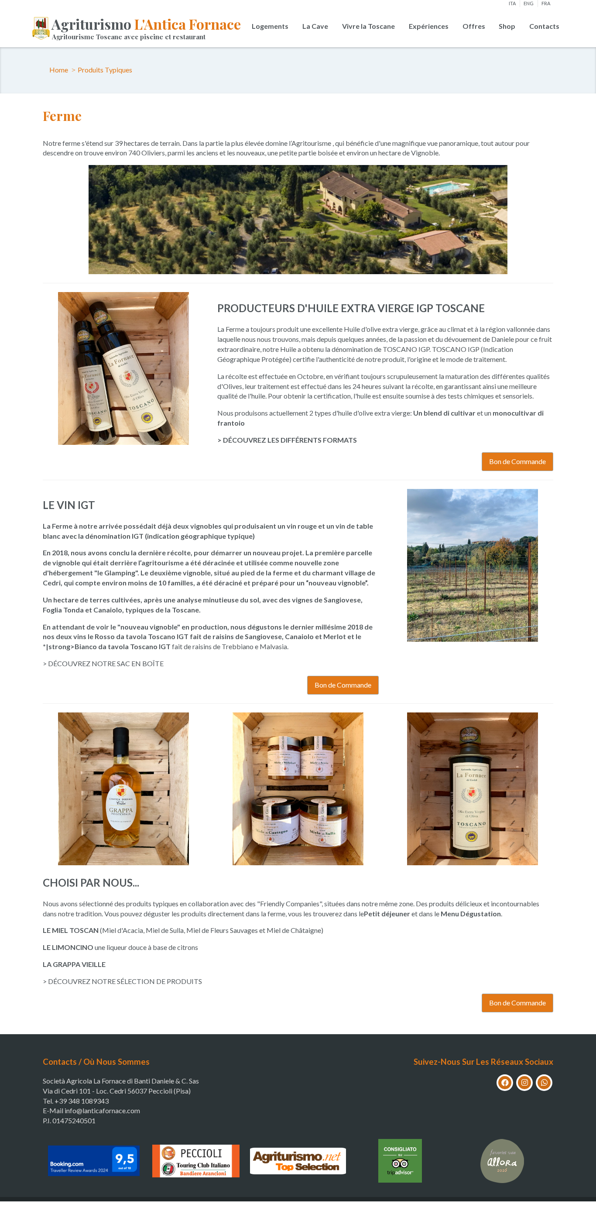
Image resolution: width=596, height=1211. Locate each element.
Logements (270, 26)
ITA (512, 3)
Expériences (429, 26)
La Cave (315, 26)
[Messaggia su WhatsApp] (544, 1082)
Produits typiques (105, 69)
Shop (507, 26)
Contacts (544, 26)
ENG (529, 3)
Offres (473, 26)
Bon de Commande (517, 461)
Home (58, 69)
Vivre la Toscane (368, 26)
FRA (545, 3)
